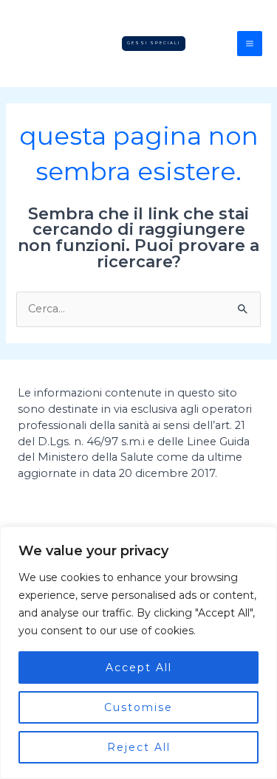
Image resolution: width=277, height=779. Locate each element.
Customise (138, 707)
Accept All (139, 667)
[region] (138, 652)
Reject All (139, 747)
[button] (153, 43)
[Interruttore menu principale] (249, 43)
